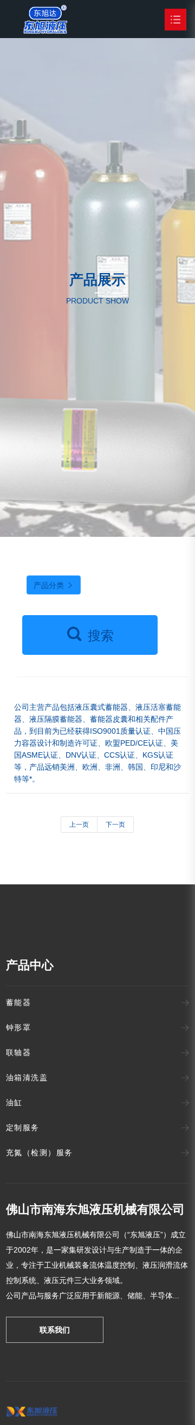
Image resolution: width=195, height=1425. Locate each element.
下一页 (115, 824)
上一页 (79, 824)
